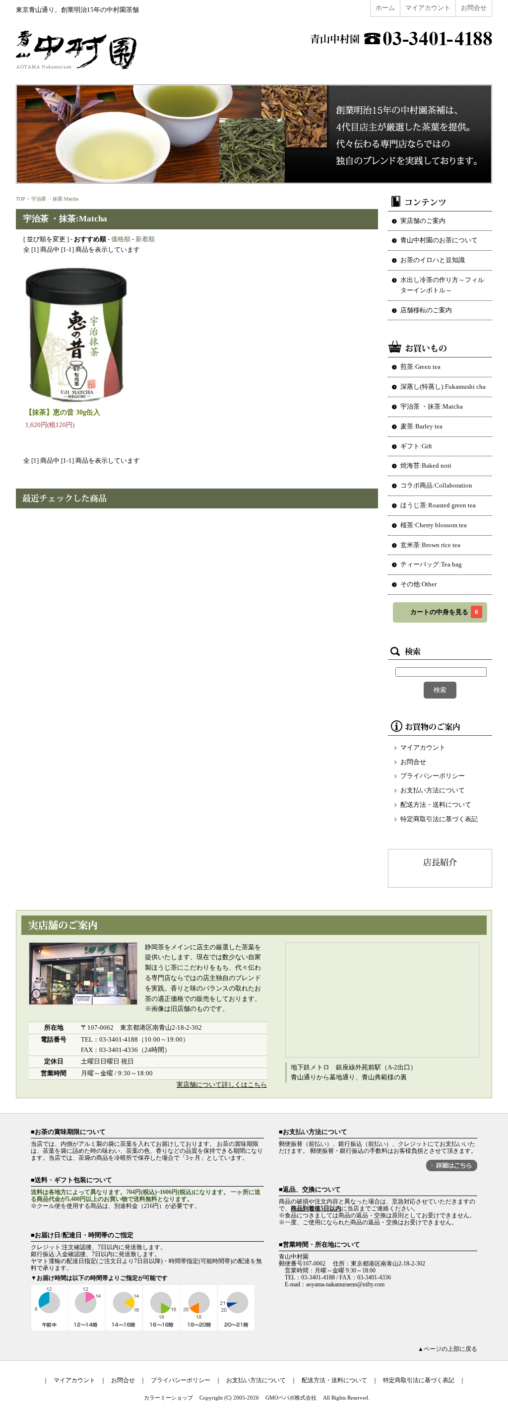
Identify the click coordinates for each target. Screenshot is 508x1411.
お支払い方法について (432, 790)
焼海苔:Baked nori (425, 465)
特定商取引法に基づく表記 (439, 819)
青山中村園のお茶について (439, 240)
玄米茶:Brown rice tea (430, 545)
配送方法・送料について (435, 804)
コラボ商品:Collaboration (436, 485)
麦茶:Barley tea (421, 426)
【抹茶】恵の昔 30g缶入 (62, 412)
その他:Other (418, 584)
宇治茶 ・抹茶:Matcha (54, 199)
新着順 (145, 239)
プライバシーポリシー (432, 775)
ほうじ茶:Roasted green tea (438, 505)
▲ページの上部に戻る (447, 1349)
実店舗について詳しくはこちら (222, 1084)
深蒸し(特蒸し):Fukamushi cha (443, 386)
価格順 (120, 239)
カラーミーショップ (168, 1398)
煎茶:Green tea (420, 366)
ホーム (385, 7)
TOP (20, 199)
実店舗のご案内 (422, 220)
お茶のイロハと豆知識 (432, 260)
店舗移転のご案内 (426, 310)
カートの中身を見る (444, 612)
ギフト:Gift (416, 446)
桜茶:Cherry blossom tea (433, 525)
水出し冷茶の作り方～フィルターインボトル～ (442, 285)
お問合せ (474, 7)
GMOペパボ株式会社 (291, 1398)
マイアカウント (427, 7)
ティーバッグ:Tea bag (431, 564)
